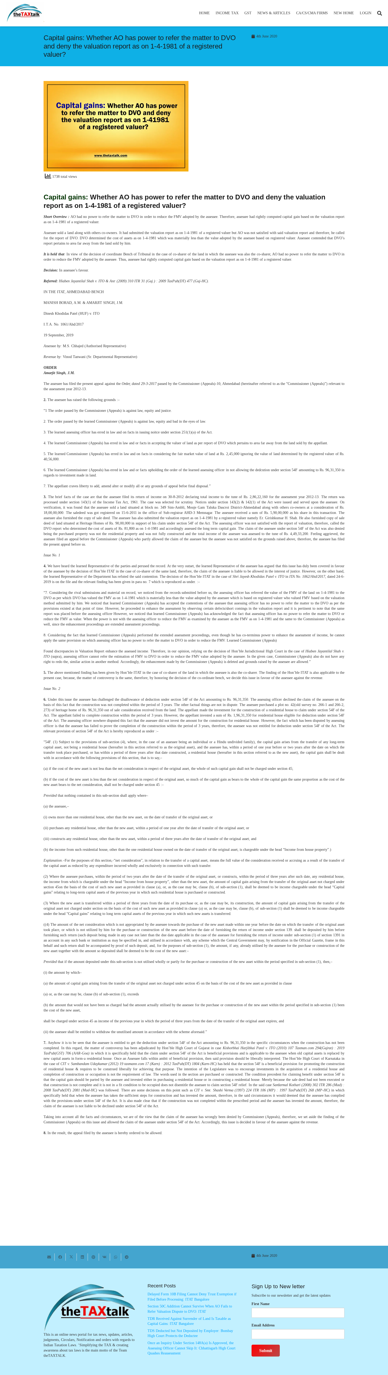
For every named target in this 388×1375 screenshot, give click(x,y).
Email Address (263, 1325)
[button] (241, 13)
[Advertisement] (272, 128)
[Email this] (49, 1257)
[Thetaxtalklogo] (25, 13)
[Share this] (60, 1257)
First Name (260, 1304)
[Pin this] (93, 1257)
